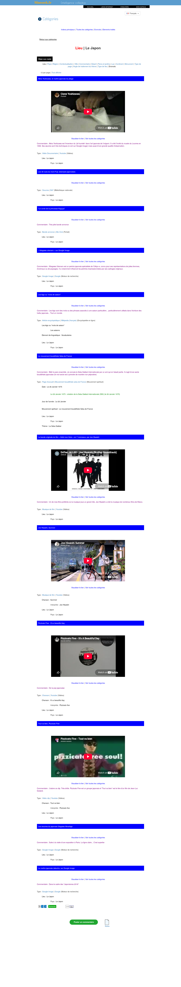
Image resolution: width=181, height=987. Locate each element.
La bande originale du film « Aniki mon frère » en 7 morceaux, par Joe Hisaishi (68, 437)
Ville (76, 64)
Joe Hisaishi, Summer (46, 527)
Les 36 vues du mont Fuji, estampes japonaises (56, 171)
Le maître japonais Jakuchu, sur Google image (56, 868)
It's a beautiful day (57, 700)
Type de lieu (102, 66)
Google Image (47, 276)
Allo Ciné (59, 232)
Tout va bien (55, 803)
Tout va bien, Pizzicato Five (48, 723)
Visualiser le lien (77, 138)
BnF (52, 190)
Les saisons (55, 330)
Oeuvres (45, 190)
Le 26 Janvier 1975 (54, 386)
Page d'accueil (48, 382)
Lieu (44, 64)
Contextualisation (66, 64)
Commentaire (84, 64)
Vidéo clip (46, 798)
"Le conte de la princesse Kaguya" (51, 208)
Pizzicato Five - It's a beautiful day (51, 623)
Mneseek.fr (42, 2)
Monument (129, 64)
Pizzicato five (65, 705)
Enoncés (98, 29)
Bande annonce (48, 232)
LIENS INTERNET (107, 7)
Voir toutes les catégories (95, 138)
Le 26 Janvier (60, 401)
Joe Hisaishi (64, 604)
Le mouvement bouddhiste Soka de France (55, 356)
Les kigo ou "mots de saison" (49, 294)
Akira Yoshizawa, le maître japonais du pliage (55, 78)
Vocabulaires (66, 335)
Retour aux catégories (48, 39)
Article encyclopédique (51, 320)
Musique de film (48, 509)
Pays (49, 64)
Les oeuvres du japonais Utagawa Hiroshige (55, 826)
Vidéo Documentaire (50, 153)
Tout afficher (56, 72)
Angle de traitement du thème (84, 66)
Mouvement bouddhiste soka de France (70, 382)
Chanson (45, 695)
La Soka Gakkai (55, 426)
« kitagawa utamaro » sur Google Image (54, 250)
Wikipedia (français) (69, 320)
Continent (119, 64)
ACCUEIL (90, 7)
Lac (113, 64)
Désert (94, 64)
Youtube (63, 153)
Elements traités (109, 29)
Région (55, 64)
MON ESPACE (141, 7)
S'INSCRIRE (124, 7)
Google (57, 276)
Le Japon (50, 158)
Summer (53, 600)
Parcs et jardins (104, 64)
